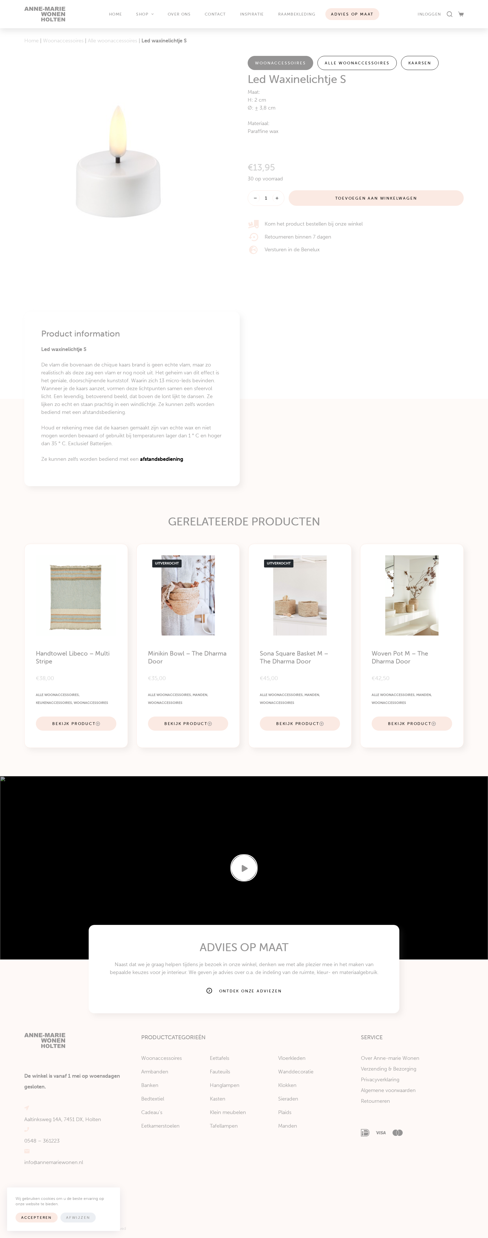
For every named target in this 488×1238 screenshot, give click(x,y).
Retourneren (375, 1101)
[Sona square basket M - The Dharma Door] (300, 595)
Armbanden (154, 1072)
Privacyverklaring (380, 1080)
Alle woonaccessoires (112, 41)
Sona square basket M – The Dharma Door (294, 657)
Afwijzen (78, 1217)
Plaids (284, 1112)
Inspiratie (252, 14)
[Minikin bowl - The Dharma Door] (188, 595)
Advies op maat (352, 14)
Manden (200, 695)
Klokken (287, 1085)
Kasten (217, 1099)
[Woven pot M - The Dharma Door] (412, 595)
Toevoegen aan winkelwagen (376, 198)
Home (115, 14)
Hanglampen (224, 1085)
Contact (215, 14)
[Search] (449, 14)
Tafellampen (224, 1126)
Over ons (179, 14)
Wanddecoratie (295, 1072)
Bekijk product (73, 723)
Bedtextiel (152, 1099)
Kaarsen (419, 62)
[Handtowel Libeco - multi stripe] (76, 595)
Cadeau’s (151, 1112)
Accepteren (36, 1217)
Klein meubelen (228, 1112)
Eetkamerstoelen (160, 1126)
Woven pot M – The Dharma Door (400, 657)
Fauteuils (220, 1072)
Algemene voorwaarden (388, 1090)
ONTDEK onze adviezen (250, 991)
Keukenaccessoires (54, 703)
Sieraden (288, 1099)
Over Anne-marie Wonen (390, 1058)
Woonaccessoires (63, 41)
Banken (149, 1085)
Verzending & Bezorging (388, 1069)
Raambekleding (296, 14)
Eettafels (219, 1058)
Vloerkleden (292, 1058)
